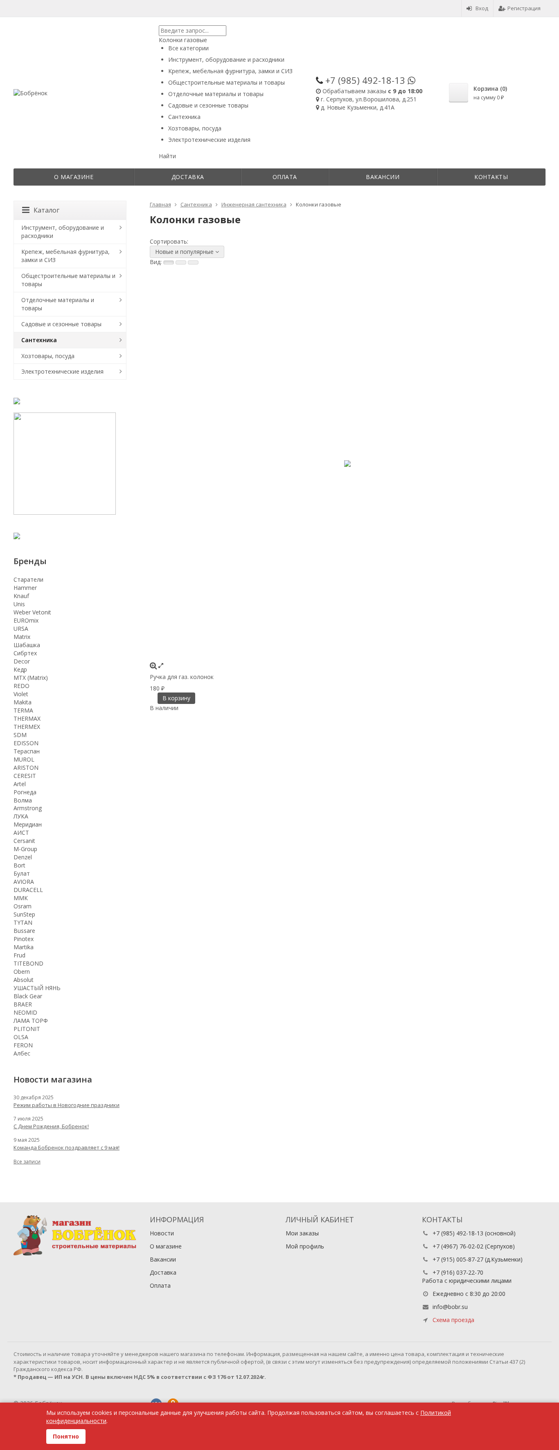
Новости (162, 1233)
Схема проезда (453, 1320)
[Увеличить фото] (153, 665)
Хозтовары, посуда (47, 356)
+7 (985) (365, 80)
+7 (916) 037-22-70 (458, 1272)
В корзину (176, 698)
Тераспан (27, 751)
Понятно (66, 1436)
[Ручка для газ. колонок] (348, 464)
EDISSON (26, 743)
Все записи (27, 1161)
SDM (20, 735)
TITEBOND (28, 963)
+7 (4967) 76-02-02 (458, 1246)
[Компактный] (193, 262)
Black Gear (28, 996)
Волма (23, 800)
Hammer (25, 588)
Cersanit (24, 841)
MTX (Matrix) (31, 677)
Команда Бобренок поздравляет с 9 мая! (66, 1147)
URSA (21, 628)
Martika (24, 947)
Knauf (21, 596)
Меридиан (28, 824)
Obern (22, 971)
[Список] (181, 262)
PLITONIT (27, 1029)
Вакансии (382, 177)
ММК (21, 898)
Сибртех (25, 653)
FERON (23, 1045)
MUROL (24, 759)
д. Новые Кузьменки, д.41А (357, 107)
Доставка (187, 177)
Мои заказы (302, 1233)
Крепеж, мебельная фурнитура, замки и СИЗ (65, 256)
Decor (22, 661)
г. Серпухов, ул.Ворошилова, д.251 (369, 99)
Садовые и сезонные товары (61, 324)
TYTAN (23, 922)
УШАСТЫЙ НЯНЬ (37, 988)
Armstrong (28, 808)
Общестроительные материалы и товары (68, 280)
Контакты (491, 177)
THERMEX (27, 727)
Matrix (22, 637)
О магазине (73, 177)
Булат (22, 873)
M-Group (25, 849)
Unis (19, 604)
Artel (20, 784)
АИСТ (21, 832)
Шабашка (27, 645)
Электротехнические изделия (62, 371)
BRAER (23, 1004)
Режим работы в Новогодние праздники (66, 1105)
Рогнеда (25, 792)
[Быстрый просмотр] (160, 665)
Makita (23, 702)
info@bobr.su (450, 1307)
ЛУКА (21, 816)
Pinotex (24, 939)
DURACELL (28, 890)
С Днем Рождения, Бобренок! (51, 1126)
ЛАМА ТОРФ (31, 1020)
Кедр (20, 669)
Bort (19, 865)
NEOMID (25, 1012)
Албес (22, 1053)
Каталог (46, 210)
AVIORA (24, 881)
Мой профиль (305, 1246)
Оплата (285, 177)
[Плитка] (168, 262)
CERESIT (25, 776)
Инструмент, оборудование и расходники (62, 232)
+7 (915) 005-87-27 (458, 1259)
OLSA (21, 1037)
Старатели (28, 579)
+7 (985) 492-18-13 (458, 1233)
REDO (21, 686)
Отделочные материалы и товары (57, 304)
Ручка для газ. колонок (182, 677)
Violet (21, 694)
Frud (19, 955)
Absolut (24, 980)
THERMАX (27, 718)
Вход (482, 8)
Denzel (23, 857)
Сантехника (39, 340)
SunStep (24, 914)
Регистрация (524, 8)
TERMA (23, 710)
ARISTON (26, 767)
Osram (23, 906)
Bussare (24, 931)
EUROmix (26, 620)
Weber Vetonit (32, 612)
